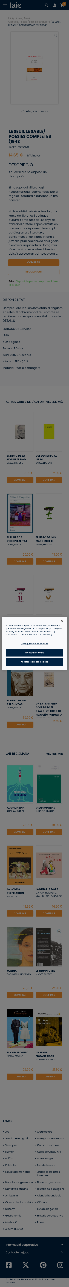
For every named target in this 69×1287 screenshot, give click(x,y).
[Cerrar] (62, 621)
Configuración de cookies (34, 644)
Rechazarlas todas (34, 653)
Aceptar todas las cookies (34, 662)
